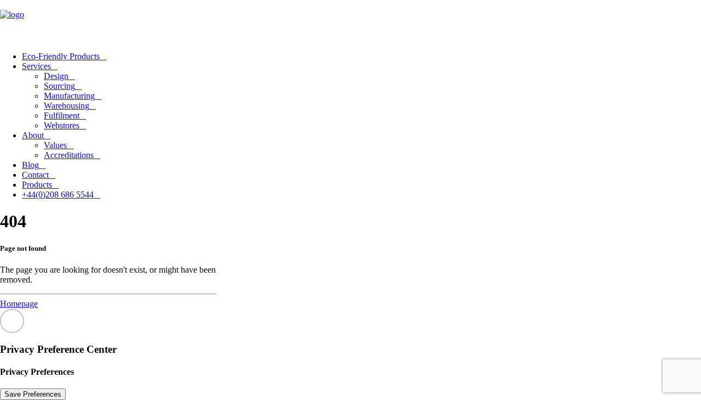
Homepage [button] (19, 303)
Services (36, 66)
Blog (30, 165)
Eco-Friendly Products (61, 56)
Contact (35, 174)
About (33, 135)
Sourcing (59, 86)
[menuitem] (361, 56)
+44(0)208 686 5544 (58, 194)
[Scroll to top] (12, 319)
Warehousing (66, 105)
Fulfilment (61, 115)
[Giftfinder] (350, 21)
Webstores (61, 125)
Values (55, 145)
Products (37, 184)
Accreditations (69, 155)
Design (56, 76)
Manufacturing (69, 95)
